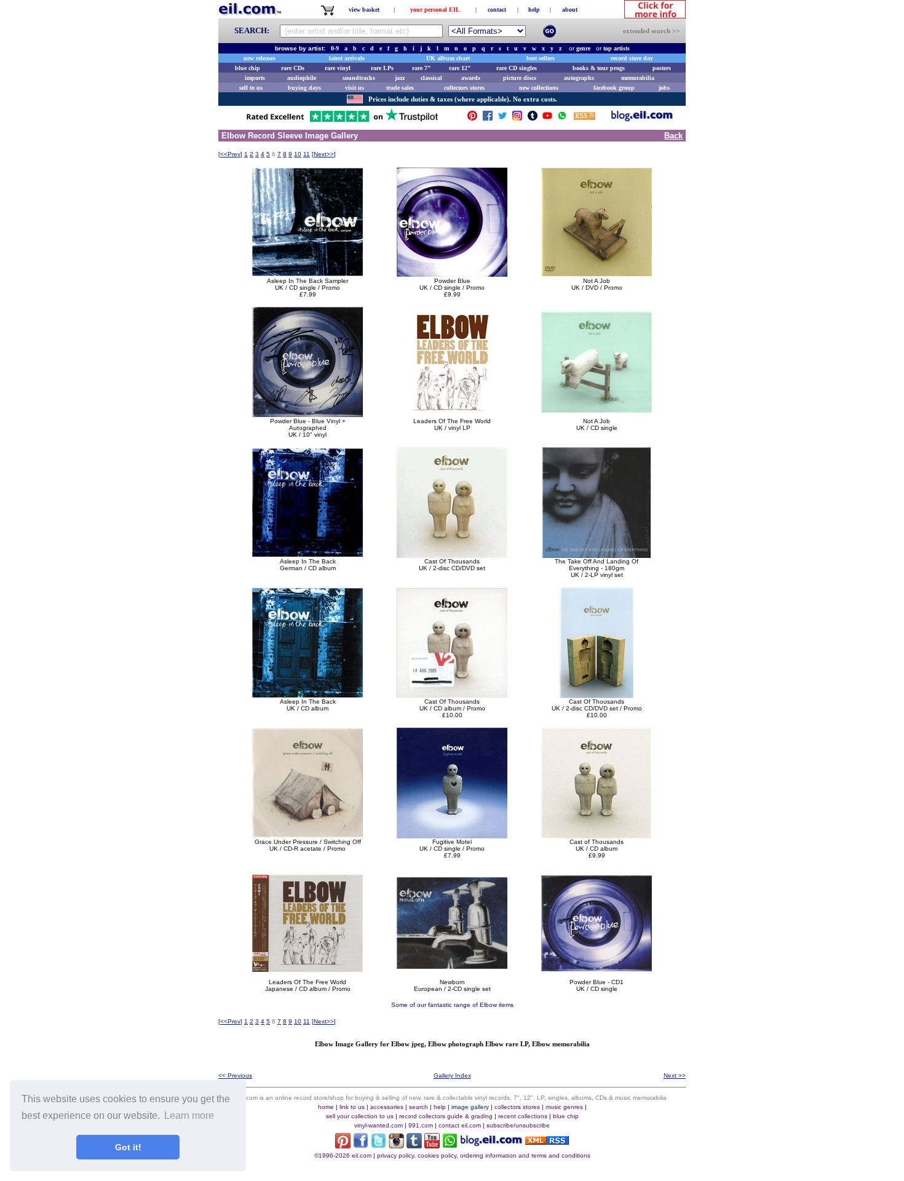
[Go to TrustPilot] (342, 121)
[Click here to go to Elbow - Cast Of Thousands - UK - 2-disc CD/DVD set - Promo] (596, 695)
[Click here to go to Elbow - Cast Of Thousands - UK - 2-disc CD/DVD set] (452, 554)
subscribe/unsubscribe (518, 1125)
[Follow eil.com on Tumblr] (414, 1145)
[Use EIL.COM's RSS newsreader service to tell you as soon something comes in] (547, 1141)
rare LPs (382, 68)
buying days (304, 87)
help (534, 9)
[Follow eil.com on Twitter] (378, 1145)
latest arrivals (347, 58)
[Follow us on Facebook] (488, 118)
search (418, 1106)
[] (230, 154)
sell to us (251, 87)
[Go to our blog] (642, 118)
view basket (364, 9)
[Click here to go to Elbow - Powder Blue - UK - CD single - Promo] (452, 274)
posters (661, 68)
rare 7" (421, 68)
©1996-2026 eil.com (342, 1155)
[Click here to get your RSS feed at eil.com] (584, 117)
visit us (354, 87)
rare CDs (292, 68)
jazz (400, 77)
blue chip (247, 68)
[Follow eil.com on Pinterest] (343, 1145)
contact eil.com (459, 1125)
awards (470, 77)
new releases (260, 58)
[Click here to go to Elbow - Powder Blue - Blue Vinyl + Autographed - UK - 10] (307, 414)
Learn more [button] (189, 1115)
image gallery (470, 1106)
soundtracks (359, 77)
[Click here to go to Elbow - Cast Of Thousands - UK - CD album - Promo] (452, 695)
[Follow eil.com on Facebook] (360, 1145)
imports (255, 77)
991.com (420, 1125)
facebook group (614, 87)
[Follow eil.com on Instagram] (396, 1145)
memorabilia (637, 77)
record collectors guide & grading (446, 1116)
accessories (386, 1106)
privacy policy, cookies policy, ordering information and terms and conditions (483, 1155)
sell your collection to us (360, 1116)
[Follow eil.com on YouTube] (432, 1145)
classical (431, 77)
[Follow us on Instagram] (517, 118)
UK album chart (448, 58)
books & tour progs (599, 68)
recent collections (522, 1116)
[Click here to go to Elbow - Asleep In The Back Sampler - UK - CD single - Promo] (307, 274)
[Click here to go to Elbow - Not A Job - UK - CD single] (596, 414)
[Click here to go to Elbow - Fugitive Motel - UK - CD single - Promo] (452, 835)
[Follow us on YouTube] (547, 118)
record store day (632, 58)
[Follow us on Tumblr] (532, 118)
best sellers (540, 58)
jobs (664, 87)
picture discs (519, 77)
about (569, 9)
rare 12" (460, 68)
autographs (579, 77)
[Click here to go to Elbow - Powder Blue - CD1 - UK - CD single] (596, 975)
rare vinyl (338, 68)
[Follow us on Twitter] (502, 118)
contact (497, 9)
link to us (352, 1106)
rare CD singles (516, 68)
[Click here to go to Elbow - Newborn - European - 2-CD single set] (452, 975)
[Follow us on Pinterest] (472, 118)
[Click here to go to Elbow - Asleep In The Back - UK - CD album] (307, 695)
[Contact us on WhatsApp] (562, 118)
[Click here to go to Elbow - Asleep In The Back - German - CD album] (307, 554)
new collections (538, 87)
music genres (564, 1106)
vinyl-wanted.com (378, 1125)
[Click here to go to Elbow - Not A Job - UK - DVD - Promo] (596, 274)
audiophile (301, 77)
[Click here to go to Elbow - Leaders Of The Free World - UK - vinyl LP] (452, 414)
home (326, 1106)
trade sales (400, 87)
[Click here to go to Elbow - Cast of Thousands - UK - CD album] (596, 835)
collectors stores (464, 87)
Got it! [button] (128, 1147)
